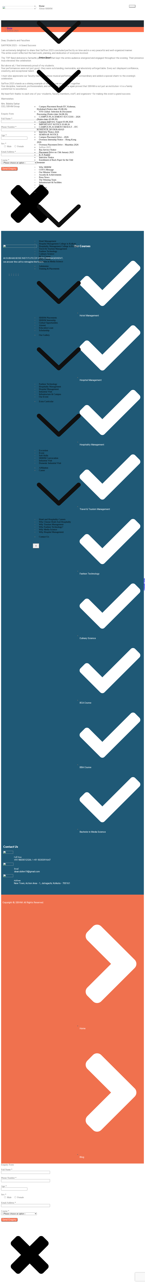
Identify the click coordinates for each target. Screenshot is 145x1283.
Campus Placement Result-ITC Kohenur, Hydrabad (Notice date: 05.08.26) (56, 107)
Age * (4, 135)
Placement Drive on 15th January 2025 (56, 152)
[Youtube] (18, 274)
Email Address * (8, 152)
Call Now (18, 857)
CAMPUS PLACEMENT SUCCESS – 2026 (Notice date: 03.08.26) (58, 118)
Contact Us (44, 537)
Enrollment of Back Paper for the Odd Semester (55, 161)
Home (9, 28)
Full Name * (6, 118)
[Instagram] (11, 274)
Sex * (3, 143)
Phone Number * (8, 127)
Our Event (43, 397)
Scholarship (44, 330)
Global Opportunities (48, 323)
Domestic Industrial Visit (50, 463)
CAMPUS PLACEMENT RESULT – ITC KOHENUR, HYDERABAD (57, 128)
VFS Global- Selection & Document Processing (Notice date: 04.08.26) (54, 112)
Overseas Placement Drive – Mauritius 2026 (58, 144)
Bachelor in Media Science (51, 261)
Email (16, 868)
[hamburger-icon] (132, 6)
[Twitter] (13, 274)
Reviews (43, 187)
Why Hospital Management (51, 532)
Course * (5, 160)
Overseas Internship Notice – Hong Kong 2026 (56, 140)
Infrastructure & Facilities (50, 182)
